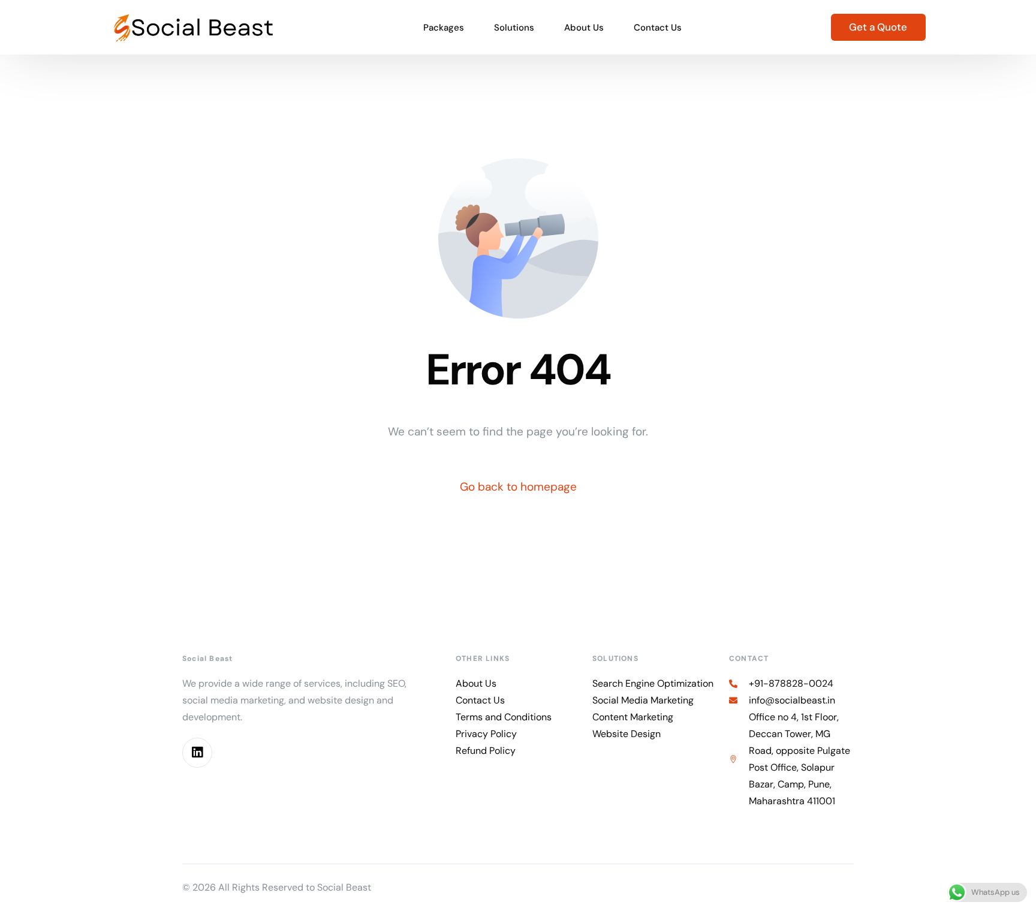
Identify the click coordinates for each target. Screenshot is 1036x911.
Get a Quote (878, 27)
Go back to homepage (518, 486)
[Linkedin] (197, 753)
